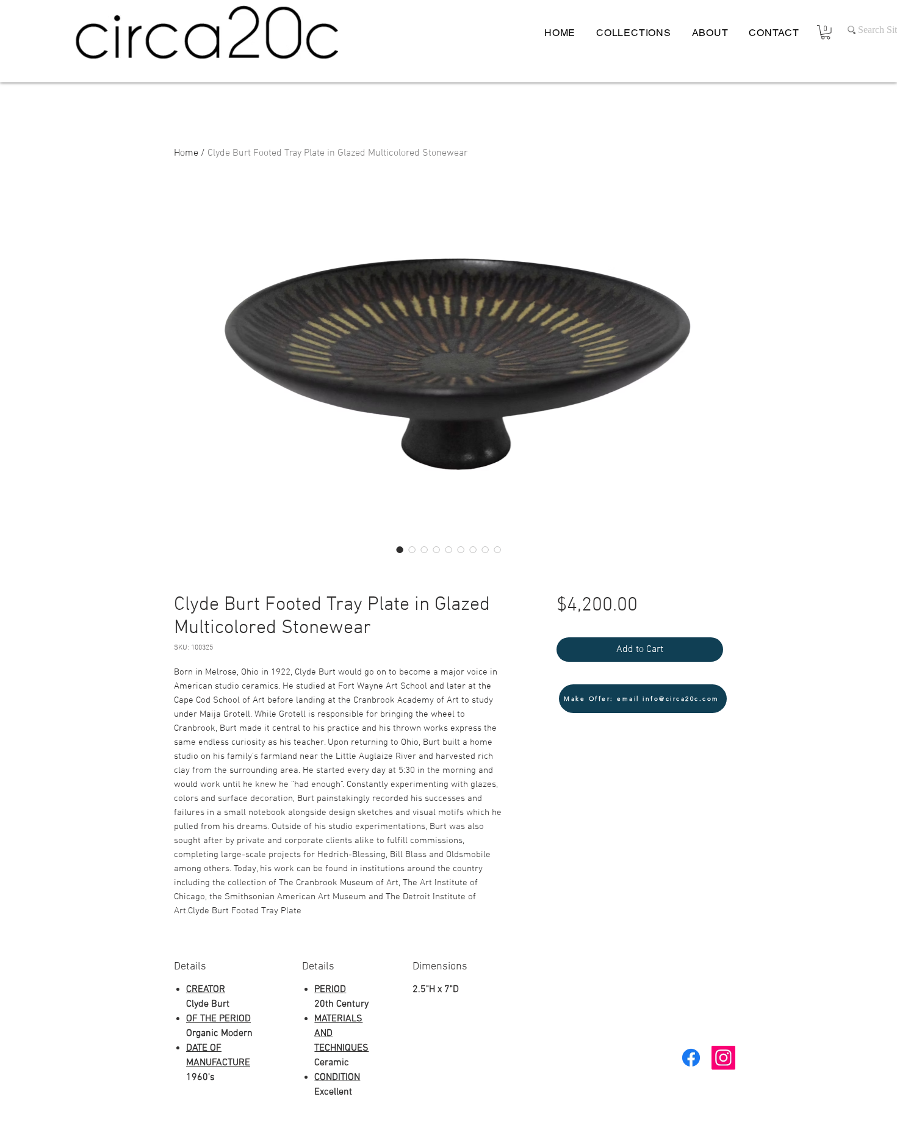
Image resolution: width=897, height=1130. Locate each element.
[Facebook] (691, 1058)
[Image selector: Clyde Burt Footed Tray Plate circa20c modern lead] (400, 549)
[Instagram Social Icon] (723, 1058)
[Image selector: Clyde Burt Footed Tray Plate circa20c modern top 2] (497, 549)
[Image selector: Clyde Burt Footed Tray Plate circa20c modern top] (473, 549)
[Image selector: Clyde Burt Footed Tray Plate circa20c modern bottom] (436, 549)
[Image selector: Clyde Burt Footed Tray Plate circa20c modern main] (412, 549)
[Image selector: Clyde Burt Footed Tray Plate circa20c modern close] (448, 549)
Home (186, 153)
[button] (825, 32)
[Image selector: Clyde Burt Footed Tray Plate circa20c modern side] (485, 549)
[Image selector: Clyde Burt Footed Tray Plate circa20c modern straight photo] (461, 549)
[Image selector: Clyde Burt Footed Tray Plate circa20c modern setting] (424, 549)
